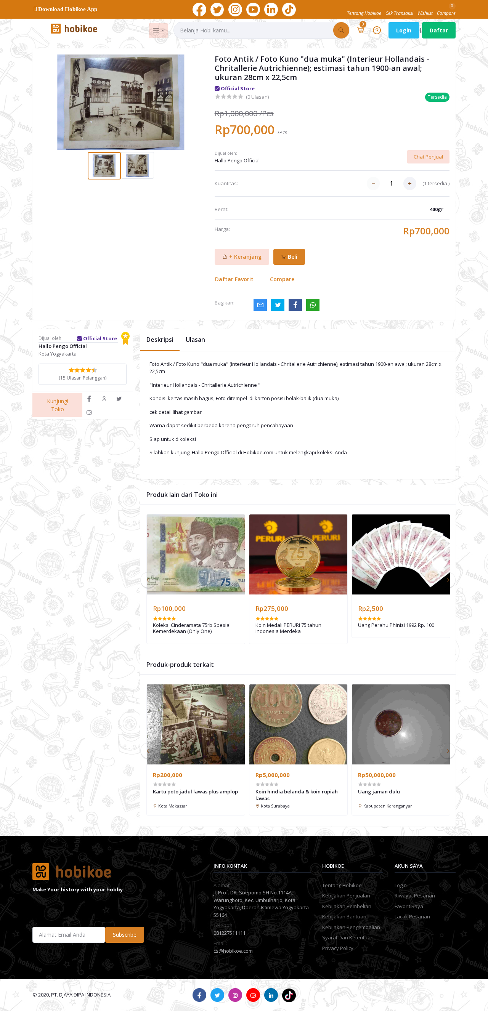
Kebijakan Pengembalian (351, 927)
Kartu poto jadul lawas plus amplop (195, 791)
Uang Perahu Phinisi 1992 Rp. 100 (396, 625)
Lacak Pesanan (412, 916)
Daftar (439, 30)
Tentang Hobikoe (342, 885)
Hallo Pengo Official (237, 160)
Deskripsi (159, 339)
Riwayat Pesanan (415, 895)
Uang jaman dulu (379, 791)
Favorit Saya (409, 906)
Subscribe (124, 934)
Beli (291, 256)
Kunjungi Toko (57, 405)
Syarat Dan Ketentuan (348, 937)
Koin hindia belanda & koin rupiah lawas (296, 795)
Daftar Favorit (234, 279)
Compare (282, 279)
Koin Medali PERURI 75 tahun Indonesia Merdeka (288, 628)
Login (403, 30)
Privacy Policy (337, 948)
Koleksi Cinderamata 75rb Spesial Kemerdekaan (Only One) (192, 628)
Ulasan (195, 339)
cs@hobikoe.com (233, 950)
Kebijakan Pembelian (346, 906)
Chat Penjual (428, 156)
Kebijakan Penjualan (346, 895)
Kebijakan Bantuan (344, 916)
